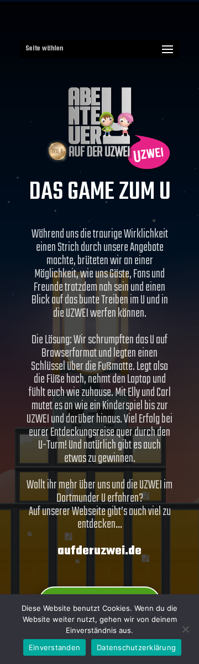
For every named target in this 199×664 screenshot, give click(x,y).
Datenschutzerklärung (136, 647)
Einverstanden (54, 647)
